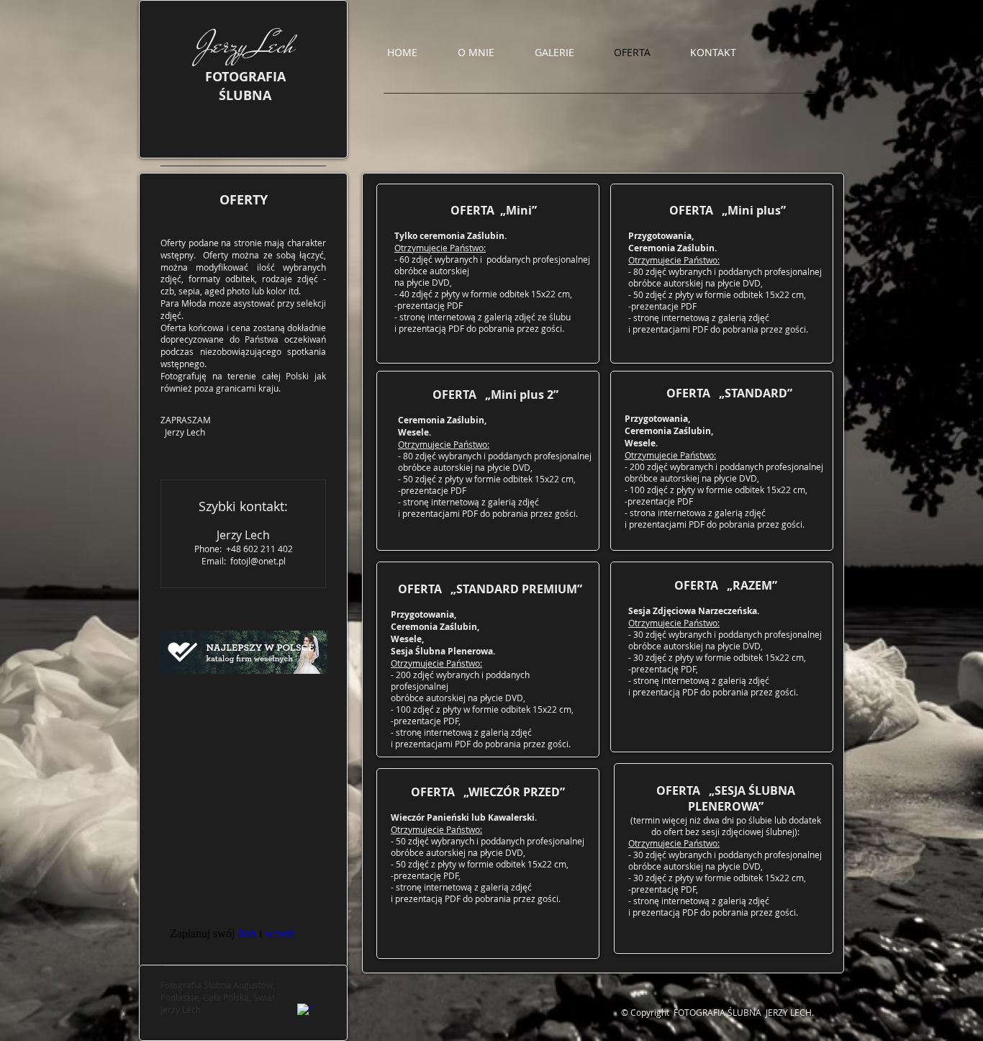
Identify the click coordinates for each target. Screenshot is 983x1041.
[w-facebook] (304, 1011)
